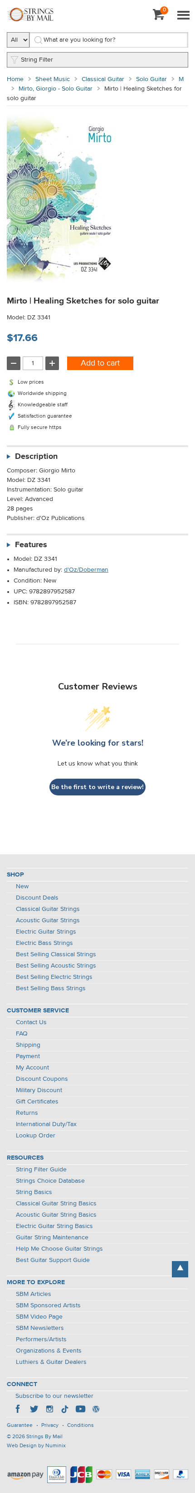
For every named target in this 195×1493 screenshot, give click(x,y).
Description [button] (36, 457)
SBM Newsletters (40, 1328)
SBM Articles (33, 1294)
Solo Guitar (151, 79)
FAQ (22, 1034)
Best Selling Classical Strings (56, 954)
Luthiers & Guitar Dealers (51, 1362)
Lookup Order (35, 1135)
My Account (32, 1067)
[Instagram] (49, 1410)
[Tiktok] (65, 1410)
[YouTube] (80, 1410)
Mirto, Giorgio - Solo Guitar (56, 89)
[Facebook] (18, 1410)
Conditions (80, 1425)
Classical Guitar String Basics (56, 1203)
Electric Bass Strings (44, 943)
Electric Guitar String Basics (54, 1226)
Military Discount (39, 1090)
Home (15, 79)
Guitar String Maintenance (52, 1237)
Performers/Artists (41, 1339)
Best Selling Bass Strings (51, 988)
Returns (27, 1113)
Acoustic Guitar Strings (48, 920)
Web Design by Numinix (36, 1446)
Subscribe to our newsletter (54, 1396)
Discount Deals (37, 898)
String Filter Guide (41, 1169)
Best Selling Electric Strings (54, 977)
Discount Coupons (42, 1079)
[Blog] (95, 1410)
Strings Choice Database (50, 1181)
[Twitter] (34, 1410)
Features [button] (31, 545)
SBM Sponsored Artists (48, 1305)
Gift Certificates (37, 1101)
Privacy (49, 1425)
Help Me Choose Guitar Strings (59, 1249)
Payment (28, 1056)
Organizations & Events (49, 1351)
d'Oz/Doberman (86, 570)
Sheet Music (52, 79)
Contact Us (31, 1022)
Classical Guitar (103, 79)
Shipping (28, 1045)
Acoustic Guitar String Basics (56, 1215)
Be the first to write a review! (97, 787)
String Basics (34, 1192)
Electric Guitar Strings (46, 932)
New (22, 886)
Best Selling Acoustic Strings (56, 966)
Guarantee (20, 1425)
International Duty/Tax (46, 1124)
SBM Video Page (39, 1317)
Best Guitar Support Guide (53, 1260)
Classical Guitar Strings (48, 909)
